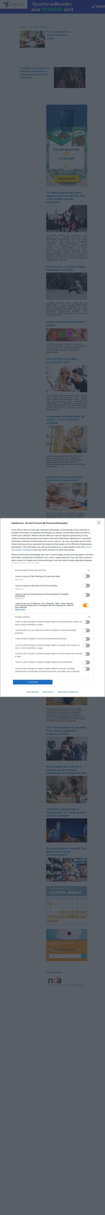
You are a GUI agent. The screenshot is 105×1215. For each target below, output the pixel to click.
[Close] (99, 523)
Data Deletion (33, 692)
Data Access (48, 692)
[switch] (86, 576)
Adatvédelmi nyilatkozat (68, 692)
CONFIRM (33, 682)
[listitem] (52, 570)
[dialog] (52, 607)
